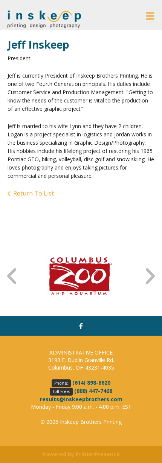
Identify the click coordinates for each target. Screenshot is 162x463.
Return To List (33, 193)
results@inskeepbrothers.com (81, 399)
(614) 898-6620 (91, 382)
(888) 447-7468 (93, 390)
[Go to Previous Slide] (12, 276)
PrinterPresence (98, 454)
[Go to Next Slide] (149, 276)
